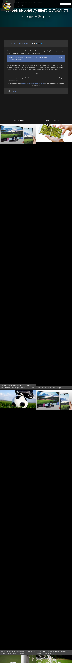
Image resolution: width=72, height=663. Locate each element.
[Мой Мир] (41, 43)
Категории (24, 2)
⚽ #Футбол (12, 91)
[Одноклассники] (34, 43)
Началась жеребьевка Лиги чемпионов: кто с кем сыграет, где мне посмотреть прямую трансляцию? (18, 652)
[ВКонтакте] (32, 43)
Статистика (40, 2)
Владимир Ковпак (24, 43)
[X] (39, 43)
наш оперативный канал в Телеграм (32, 83)
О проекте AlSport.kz (20, 6)
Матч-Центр (31, 2)
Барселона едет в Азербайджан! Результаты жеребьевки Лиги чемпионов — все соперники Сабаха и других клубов (18, 387)
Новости (17, 2)
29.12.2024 (12, 43)
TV (45, 2)
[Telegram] (36, 43)
